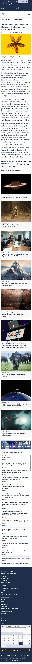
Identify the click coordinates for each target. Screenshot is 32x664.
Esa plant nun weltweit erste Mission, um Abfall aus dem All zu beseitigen (14, 404)
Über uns (4, 606)
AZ (1, 8)
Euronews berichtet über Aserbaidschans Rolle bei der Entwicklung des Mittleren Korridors (15, 504)
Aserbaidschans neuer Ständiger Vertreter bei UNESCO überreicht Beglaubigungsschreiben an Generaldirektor (15, 495)
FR (10, 8)
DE (8, 8)
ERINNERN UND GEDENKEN (9, 595)
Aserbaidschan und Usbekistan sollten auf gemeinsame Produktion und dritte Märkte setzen (15, 522)
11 (8, 638)
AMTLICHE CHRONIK (7, 571)
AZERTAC (16, 57)
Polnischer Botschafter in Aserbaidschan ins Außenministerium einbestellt (16, 471)
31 (4, 646)
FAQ (2, 616)
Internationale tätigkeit (9, 609)
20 (17, 640)
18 (8, 640)
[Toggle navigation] (28, 14)
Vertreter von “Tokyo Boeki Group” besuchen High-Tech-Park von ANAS (15, 255)
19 (13, 640)
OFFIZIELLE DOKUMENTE (8, 574)
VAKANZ (3, 613)
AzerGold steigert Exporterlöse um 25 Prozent (16, 558)
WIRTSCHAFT (5, 578)
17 (4, 640)
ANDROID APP (5, 621)
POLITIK (3, 576)
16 (29, 638)
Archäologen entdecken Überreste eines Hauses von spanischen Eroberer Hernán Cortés (14, 314)
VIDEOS (3, 599)
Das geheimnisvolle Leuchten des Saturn (14, 197)
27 (17, 643)
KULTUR (3, 585)
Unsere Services (6, 611)
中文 (19, 8)
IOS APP (3, 623)
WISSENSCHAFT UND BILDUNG (12, 20)
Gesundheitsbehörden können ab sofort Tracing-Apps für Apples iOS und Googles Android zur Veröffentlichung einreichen (14, 345)
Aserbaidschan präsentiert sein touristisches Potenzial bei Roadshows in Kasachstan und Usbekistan (14, 513)
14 (21, 638)
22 (25, 640)
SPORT (3, 590)
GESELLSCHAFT (5, 583)
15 (25, 638)
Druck (14, 32)
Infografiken (5, 597)
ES (12, 8)
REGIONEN (4, 580)
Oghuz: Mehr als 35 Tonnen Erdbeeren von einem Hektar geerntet (15, 564)
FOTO (2, 601)
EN (6, 8)
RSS (2, 618)
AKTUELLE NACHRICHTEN (12, 452)
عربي (15, 8)
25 (8, 643)
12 (13, 638)
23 (29, 640)
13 (17, 638)
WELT (2, 592)
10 (4, 638)
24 (4, 643)
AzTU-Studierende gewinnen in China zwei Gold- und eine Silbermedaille (15, 478)
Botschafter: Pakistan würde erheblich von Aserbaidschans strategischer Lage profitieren (15, 486)
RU (4, 8)
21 (21, 640)
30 (29, 643)
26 (13, 643)
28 (21, 643)
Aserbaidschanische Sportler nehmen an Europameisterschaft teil (14, 537)
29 (25, 643)
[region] (16, 510)
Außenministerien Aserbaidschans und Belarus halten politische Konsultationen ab (15, 464)
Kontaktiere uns (6, 604)
